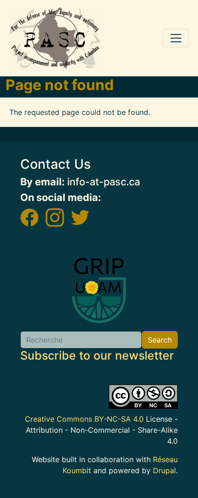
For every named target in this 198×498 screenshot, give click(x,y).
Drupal (164, 470)
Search (160, 339)
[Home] (55, 38)
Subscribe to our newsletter (97, 355)
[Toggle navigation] (176, 38)
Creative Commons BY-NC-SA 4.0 (84, 419)
